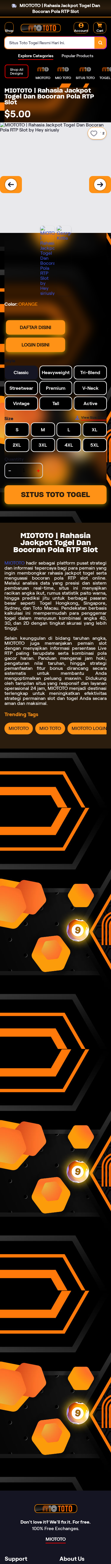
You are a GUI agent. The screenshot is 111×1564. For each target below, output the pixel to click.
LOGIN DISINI (35, 344)
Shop (9, 30)
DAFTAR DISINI (35, 327)
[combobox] (50, 43)
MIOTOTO (14, 562)
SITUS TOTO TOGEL (55, 494)
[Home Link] (40, 27)
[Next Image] (100, 184)
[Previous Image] (11, 184)
